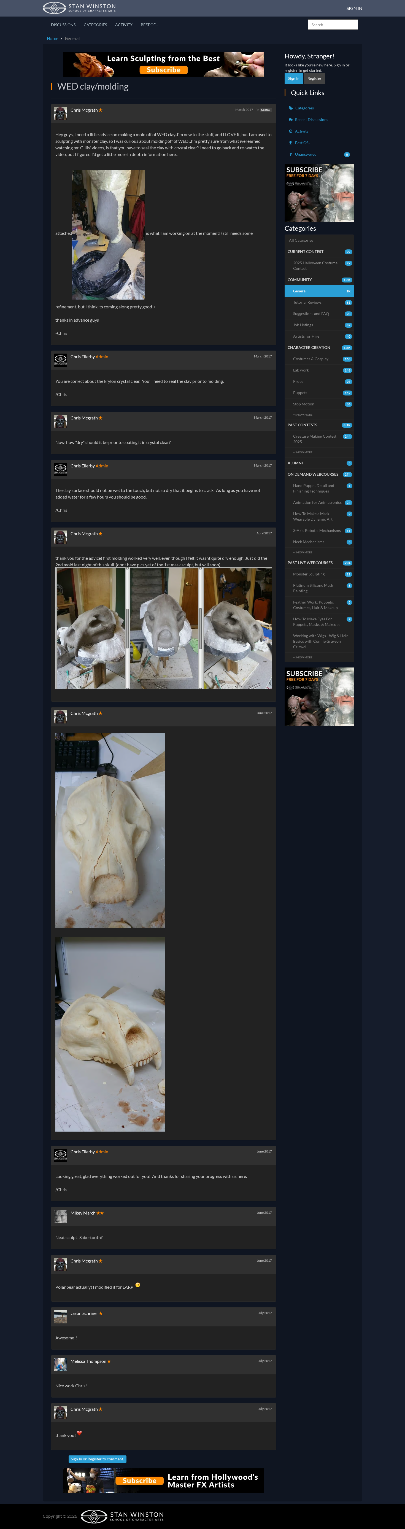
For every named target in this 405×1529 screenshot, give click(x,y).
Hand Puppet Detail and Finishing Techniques (322, 488)
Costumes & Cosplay (322, 358)
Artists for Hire (322, 336)
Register (95, 1459)
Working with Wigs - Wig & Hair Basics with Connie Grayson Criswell (320, 641)
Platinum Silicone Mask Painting (322, 588)
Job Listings (322, 324)
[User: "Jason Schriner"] (62, 1316)
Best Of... (149, 24)
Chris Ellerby (83, 356)
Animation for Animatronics (322, 502)
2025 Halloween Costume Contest (322, 265)
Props (322, 381)
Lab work (322, 370)
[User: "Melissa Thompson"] (62, 1364)
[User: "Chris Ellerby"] (62, 360)
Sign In (354, 8)
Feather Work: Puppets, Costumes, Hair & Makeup (322, 605)
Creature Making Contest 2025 (322, 439)
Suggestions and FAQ (322, 313)
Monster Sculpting (322, 574)
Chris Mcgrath (84, 109)
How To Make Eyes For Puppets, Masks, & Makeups (322, 622)
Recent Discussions (311, 119)
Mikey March (83, 1212)
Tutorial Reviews (322, 302)
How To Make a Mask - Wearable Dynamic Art (322, 516)
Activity (124, 24)
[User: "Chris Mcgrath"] (62, 113)
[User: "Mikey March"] (62, 1216)
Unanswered (321, 154)
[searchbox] (333, 24)
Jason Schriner (84, 1313)
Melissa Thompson (88, 1361)
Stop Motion (322, 404)
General (265, 109)
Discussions (63, 24)
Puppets (322, 392)
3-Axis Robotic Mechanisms (322, 530)
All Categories (301, 240)
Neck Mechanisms (322, 541)
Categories (95, 24)
